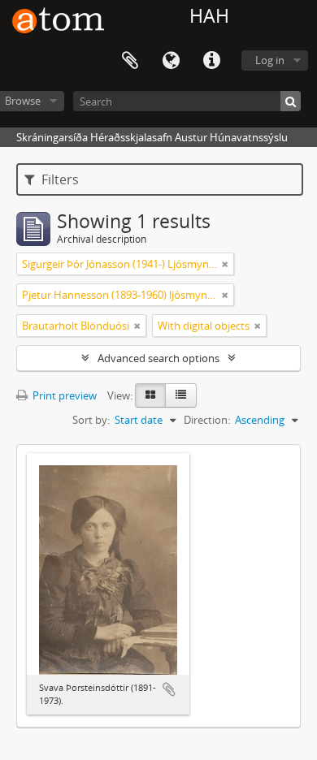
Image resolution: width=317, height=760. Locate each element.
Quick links (211, 61)
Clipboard (130, 61)
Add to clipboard (169, 689)
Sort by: (91, 419)
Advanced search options (158, 358)
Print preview (63, 395)
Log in (269, 60)
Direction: (207, 419)
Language (170, 61)
